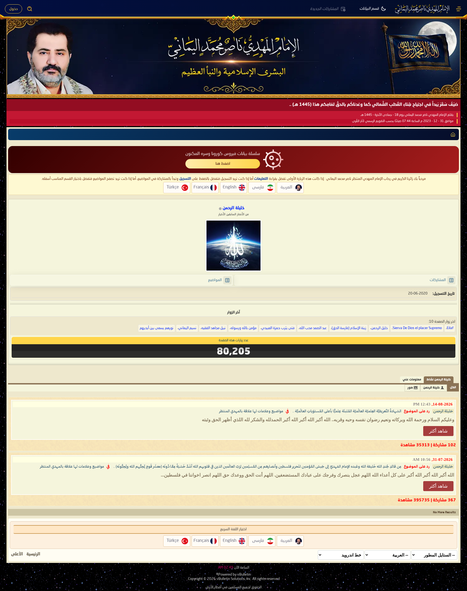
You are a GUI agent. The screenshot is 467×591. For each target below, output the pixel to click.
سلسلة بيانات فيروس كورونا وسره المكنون (222, 154)
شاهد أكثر (438, 431)
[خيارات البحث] (30, 9)
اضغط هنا (222, 164)
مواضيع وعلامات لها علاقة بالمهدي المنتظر (251, 411)
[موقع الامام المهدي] (422, 9)
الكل (453, 387)
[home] (453, 134)
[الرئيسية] (458, 9)
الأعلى (17, 554)
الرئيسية (33, 554)
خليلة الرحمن (431, 387)
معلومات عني (412, 379)
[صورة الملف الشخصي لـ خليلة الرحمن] (233, 245)
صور (410, 387)
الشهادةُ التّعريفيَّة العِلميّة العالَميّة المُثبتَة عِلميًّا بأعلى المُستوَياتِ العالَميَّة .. (346, 411)
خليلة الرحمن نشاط (438, 379)
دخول (13, 9)
